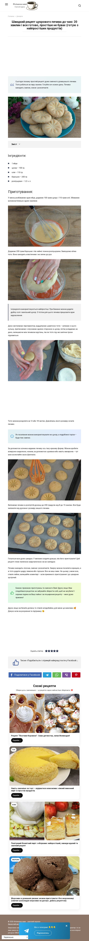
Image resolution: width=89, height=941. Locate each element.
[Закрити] (66, 925)
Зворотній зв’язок (15, 924)
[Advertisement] (44, 56)
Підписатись (43, 933)
